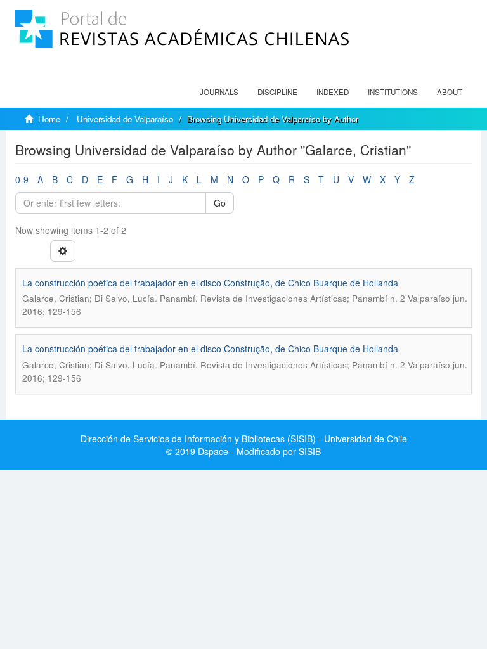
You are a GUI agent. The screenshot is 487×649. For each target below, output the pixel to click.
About (449, 92)
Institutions (393, 92)
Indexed (332, 92)
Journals (219, 92)
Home (49, 119)
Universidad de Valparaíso (125, 119)
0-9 (22, 179)
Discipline (277, 92)
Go (220, 202)
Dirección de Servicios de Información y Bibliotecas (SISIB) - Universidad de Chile (244, 438)
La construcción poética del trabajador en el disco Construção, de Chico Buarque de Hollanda (210, 282)
